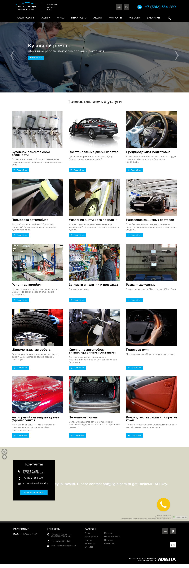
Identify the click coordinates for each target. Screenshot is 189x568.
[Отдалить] (4, 457)
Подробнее (36, 58)
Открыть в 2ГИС (181, 517)
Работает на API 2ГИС (164, 515)
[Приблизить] (4, 452)
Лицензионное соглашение (163, 517)
